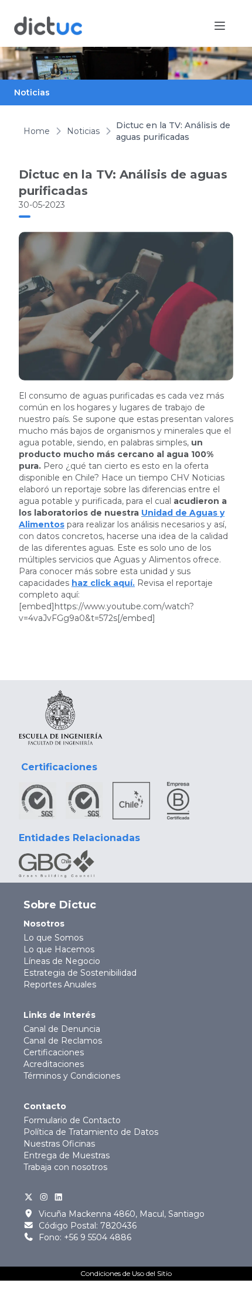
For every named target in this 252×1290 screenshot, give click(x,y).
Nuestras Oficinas (59, 1143)
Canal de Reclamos (62, 1040)
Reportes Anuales (59, 984)
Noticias (83, 131)
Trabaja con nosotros (65, 1167)
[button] (220, 25)
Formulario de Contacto (72, 1120)
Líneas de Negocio (61, 961)
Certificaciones (53, 1052)
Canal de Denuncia (61, 1029)
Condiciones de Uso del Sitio (126, 1273)
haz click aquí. (103, 583)
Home (36, 131)
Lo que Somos (53, 937)
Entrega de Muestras (66, 1155)
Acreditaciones (53, 1064)
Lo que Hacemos (58, 949)
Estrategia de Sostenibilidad (80, 973)
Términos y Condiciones (71, 1076)
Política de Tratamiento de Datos (90, 1132)
